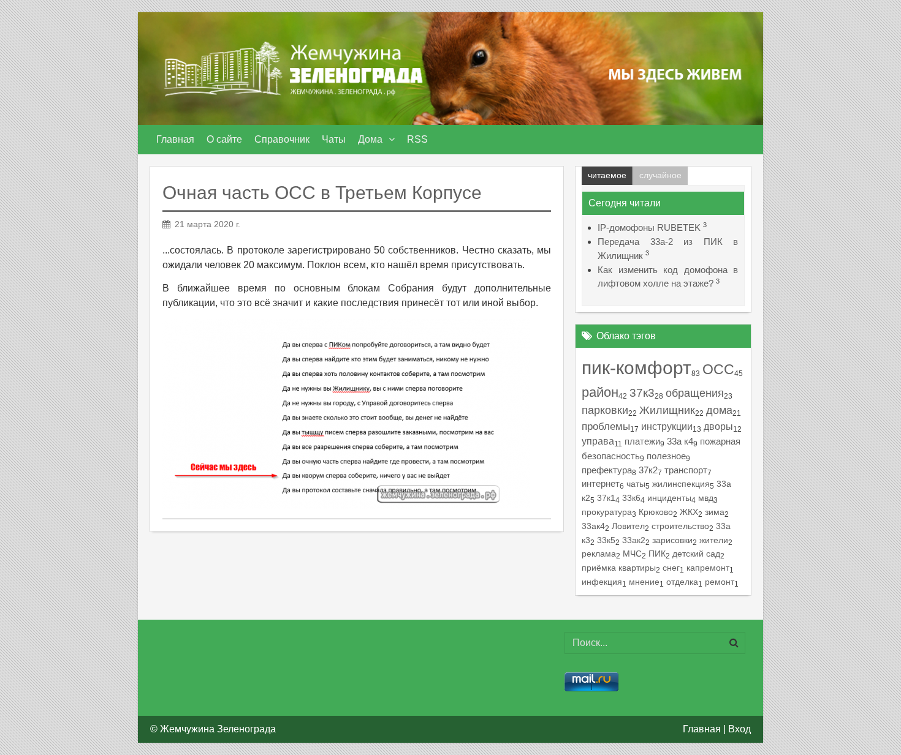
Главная (702, 729)
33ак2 (633, 540)
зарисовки (672, 540)
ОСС (718, 369)
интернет (601, 484)
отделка (682, 582)
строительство (680, 526)
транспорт (685, 470)
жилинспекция (681, 484)
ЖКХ (689, 512)
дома (719, 410)
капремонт (707, 568)
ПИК (657, 553)
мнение (644, 582)
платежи (642, 441)
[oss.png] (346, 413)
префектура (607, 470)
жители (713, 540)
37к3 (642, 392)
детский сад (696, 553)
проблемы (606, 426)
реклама (599, 553)
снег (671, 568)
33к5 (606, 540)
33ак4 (593, 526)
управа (598, 441)
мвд (705, 498)
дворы (718, 426)
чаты (635, 484)
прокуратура (607, 512)
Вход (739, 729)
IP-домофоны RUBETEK (649, 227)
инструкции (667, 426)
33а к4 (680, 441)
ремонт (719, 582)
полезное (666, 456)
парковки (605, 410)
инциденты (669, 498)
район (600, 392)
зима (714, 512)
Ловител (628, 526)
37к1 (606, 498)
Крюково (656, 512)
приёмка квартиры (619, 568)
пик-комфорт (636, 367)
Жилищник (667, 410)
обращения (695, 392)
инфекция (602, 582)
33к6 (631, 498)
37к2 (648, 470)
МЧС (632, 553)
